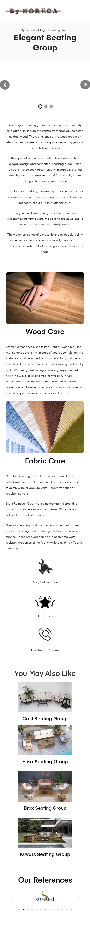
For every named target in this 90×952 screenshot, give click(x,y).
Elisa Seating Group (45, 761)
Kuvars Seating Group (45, 854)
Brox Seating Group (45, 808)
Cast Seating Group (45, 718)
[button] (11, 898)
